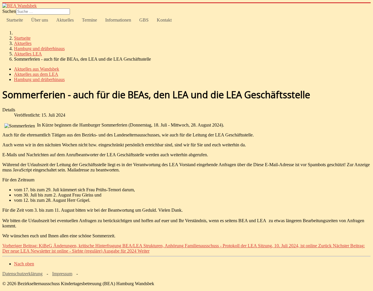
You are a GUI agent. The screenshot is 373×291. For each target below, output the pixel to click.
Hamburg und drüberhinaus (39, 79)
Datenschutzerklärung (22, 273)
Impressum (62, 273)
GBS (144, 19)
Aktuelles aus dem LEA (36, 74)
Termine (89, 19)
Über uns (39, 19)
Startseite (14, 19)
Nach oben (24, 263)
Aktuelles (65, 19)
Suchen (9, 11)
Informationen (118, 19)
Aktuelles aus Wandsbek (36, 68)
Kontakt (164, 19)
